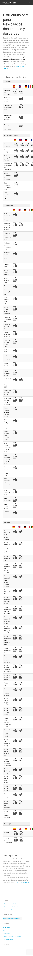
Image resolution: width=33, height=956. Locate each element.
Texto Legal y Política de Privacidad (12, 936)
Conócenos (7, 927)
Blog (5, 930)
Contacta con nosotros (9, 948)
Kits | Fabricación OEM (9, 910)
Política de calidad (8, 939)
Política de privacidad (22, 882)
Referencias (7, 933)
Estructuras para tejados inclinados (12, 907)
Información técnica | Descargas (12, 918)
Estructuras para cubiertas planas (12, 904)
